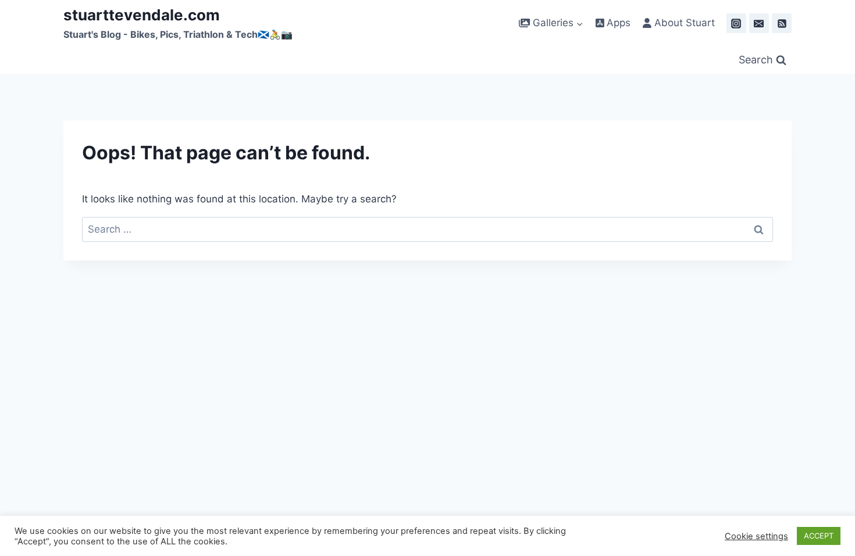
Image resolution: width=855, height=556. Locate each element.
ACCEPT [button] (818, 535)
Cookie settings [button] (756, 536)
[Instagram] (736, 23)
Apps (617, 22)
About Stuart (683, 22)
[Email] (759, 23)
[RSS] (782, 23)
